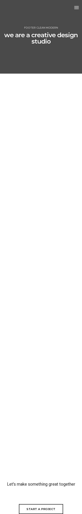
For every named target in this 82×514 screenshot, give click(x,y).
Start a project (41, 509)
